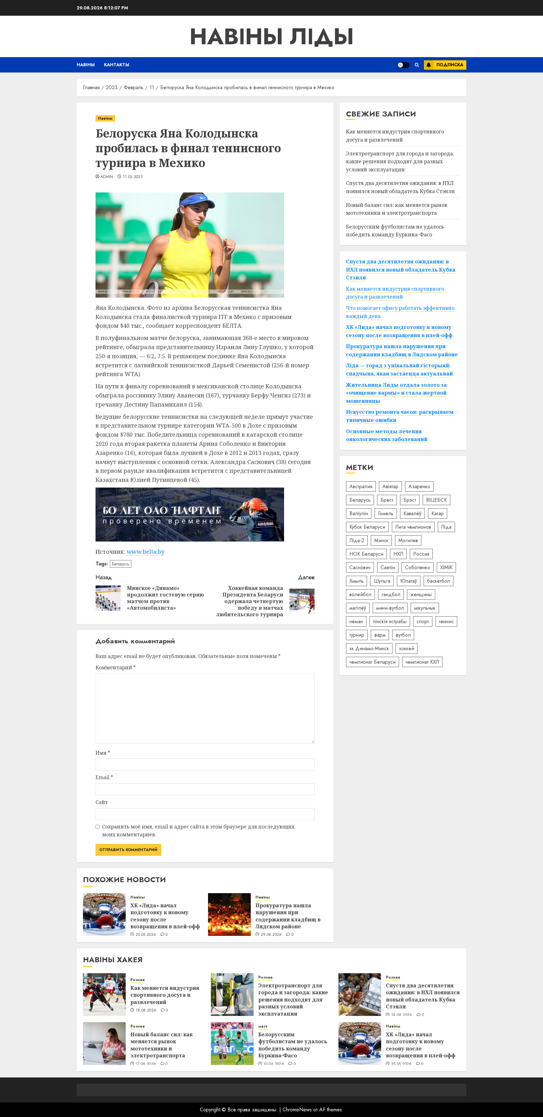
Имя (103, 752)
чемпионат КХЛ (422, 661)
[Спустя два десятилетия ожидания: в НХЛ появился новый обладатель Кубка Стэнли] (359, 994)
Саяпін (388, 567)
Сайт (102, 802)
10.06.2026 (273, 1064)
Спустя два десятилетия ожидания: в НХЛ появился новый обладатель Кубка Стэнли (400, 187)
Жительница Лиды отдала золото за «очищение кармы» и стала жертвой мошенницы (396, 392)
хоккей (406, 648)
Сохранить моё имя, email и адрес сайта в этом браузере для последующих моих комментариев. (198, 830)
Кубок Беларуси (367, 526)
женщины (421, 594)
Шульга (382, 580)
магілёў (357, 607)
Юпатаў (408, 580)
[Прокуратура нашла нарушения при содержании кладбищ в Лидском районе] (229, 914)
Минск (381, 540)
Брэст (409, 499)
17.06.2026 (146, 1064)
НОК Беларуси (366, 553)
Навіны (86, 65)
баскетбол (438, 580)
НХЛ (398, 553)
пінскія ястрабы (390, 621)
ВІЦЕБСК (436, 499)
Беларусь (120, 564)
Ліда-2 (356, 540)
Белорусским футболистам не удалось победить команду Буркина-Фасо (292, 1045)
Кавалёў (412, 513)
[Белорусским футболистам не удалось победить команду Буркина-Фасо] (232, 1043)
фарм (380, 634)
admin (107, 177)
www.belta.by (145, 551)
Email (104, 777)
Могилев (408, 540)
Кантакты (116, 65)
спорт (423, 621)
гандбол (390, 594)
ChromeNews (297, 1109)
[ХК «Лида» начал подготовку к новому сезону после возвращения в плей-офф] (104, 914)
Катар (437, 513)
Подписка (449, 65)
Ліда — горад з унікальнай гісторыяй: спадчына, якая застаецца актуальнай (399, 369)
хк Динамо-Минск (369, 648)
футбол (403, 634)
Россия (421, 553)
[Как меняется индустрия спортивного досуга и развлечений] (104, 994)
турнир (356, 634)
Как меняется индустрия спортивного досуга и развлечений (395, 135)
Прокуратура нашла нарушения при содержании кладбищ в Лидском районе (288, 916)
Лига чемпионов (413, 526)
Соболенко (417, 567)
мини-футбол (390, 607)
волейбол (360, 594)
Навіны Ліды (271, 36)
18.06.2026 (401, 1015)
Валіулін (358, 513)
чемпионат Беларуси (372, 661)
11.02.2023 (133, 177)
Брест (387, 499)
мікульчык (425, 607)
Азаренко (419, 486)
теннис (446, 621)
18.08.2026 (146, 1010)
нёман (356, 621)
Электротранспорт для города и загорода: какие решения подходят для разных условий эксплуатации (400, 161)
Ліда (446, 526)
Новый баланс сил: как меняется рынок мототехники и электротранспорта (161, 1045)
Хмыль (356, 580)
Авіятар (390, 486)
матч (262, 1026)
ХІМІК (446, 567)
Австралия (360, 486)
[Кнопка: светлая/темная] (403, 65)
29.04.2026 (271, 934)
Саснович (359, 567)
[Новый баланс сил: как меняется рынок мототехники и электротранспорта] (104, 1043)
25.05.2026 (146, 934)
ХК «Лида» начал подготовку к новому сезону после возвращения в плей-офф (165, 916)
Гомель (385, 513)
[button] (417, 65)
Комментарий (116, 667)
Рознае (137, 980)
